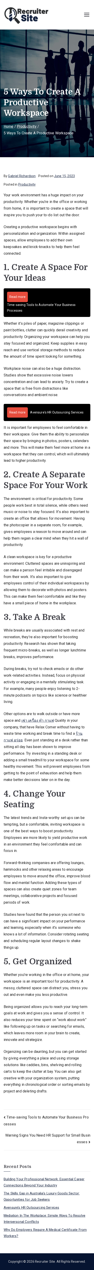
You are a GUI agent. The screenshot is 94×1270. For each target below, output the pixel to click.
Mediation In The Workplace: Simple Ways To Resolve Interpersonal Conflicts (44, 1218)
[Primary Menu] (86, 14)
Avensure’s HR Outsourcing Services (31, 1207)
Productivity (27, 184)
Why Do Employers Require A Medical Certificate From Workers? (45, 1233)
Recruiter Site (45, 1261)
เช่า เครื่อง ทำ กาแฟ (37, 720)
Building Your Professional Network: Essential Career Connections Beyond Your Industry (44, 1182)
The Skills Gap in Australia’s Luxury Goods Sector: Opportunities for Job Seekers (42, 1196)
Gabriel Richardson (22, 176)
